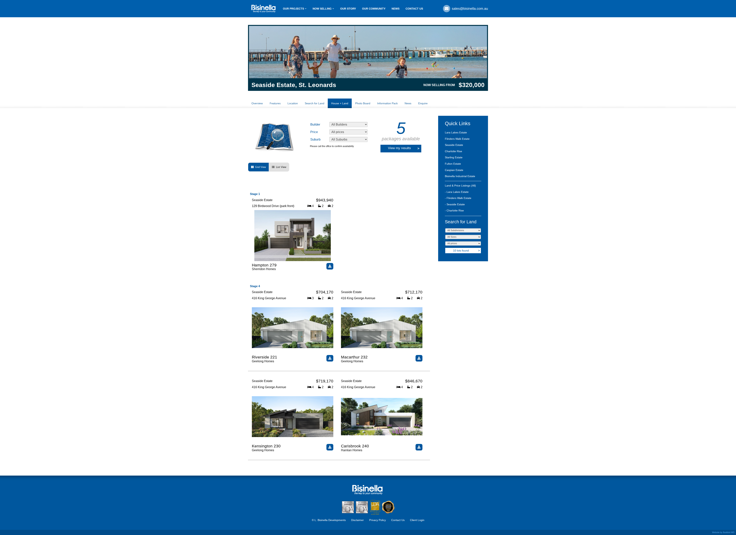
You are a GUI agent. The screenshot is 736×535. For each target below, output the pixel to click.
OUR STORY (348, 8)
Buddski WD (728, 532)
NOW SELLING (322, 8)
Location (293, 103)
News (408, 103)
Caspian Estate (454, 170)
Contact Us (398, 520)
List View (280, 167)
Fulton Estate (453, 163)
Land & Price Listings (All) (460, 185)
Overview (257, 103)
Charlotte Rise (453, 151)
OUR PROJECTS (294, 8)
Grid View (260, 167)
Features (275, 103)
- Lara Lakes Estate (457, 191)
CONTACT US (414, 8)
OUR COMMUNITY (373, 8)
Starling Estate (453, 157)
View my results (403, 148)
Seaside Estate (454, 144)
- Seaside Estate (455, 204)
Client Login (417, 520)
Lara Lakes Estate (456, 132)
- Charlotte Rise (454, 210)
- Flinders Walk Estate (458, 198)
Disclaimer (357, 520)
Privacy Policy (377, 520)
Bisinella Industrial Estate (460, 176)
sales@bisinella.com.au (469, 9)
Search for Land (314, 103)
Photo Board (362, 103)
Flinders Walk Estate (457, 138)
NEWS (395, 8)
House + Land (339, 103)
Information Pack (387, 103)
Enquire (423, 103)
